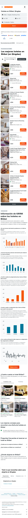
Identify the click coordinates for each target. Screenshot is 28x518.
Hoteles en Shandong (13, 494)
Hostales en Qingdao (8, 483)
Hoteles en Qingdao (21, 494)
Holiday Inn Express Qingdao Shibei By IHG (17, 92)
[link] (14, 367)
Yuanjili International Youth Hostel (18, 190)
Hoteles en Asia (19, 493)
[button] (2, 7)
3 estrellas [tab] (20, 381)
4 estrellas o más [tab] (7, 381)
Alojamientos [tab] (6, 476)
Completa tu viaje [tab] (20, 476)
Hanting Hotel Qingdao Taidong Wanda (17, 107)
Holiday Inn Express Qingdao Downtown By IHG (17, 176)
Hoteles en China (4, 494)
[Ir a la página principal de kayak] (8, 7)
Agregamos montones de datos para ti (10, 511)
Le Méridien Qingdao (15, 64)
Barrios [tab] (12, 476)
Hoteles (14, 493)
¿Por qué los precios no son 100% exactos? (12, 514)
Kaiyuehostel (13, 134)
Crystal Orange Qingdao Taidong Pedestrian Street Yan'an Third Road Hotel (18, 149)
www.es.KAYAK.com (7, 493)
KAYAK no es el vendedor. (7, 509)
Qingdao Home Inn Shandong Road (17, 121)
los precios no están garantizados (8, 505)
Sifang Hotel (13, 78)
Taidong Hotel (13, 162)
